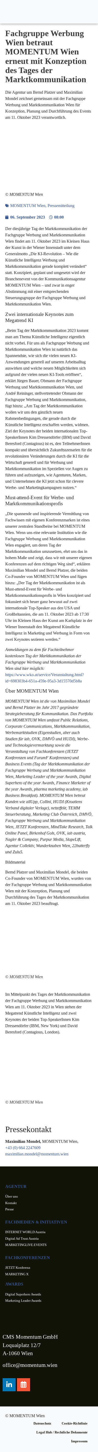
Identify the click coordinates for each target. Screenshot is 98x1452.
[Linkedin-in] (9, 1384)
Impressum (79, 1441)
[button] (88, 12)
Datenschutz (42, 1423)
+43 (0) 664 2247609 (23, 1147)
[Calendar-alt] (23, 1384)
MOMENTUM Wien (27, 205)
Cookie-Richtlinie (75, 1423)
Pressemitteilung (61, 205)
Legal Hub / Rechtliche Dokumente (62, 1432)
